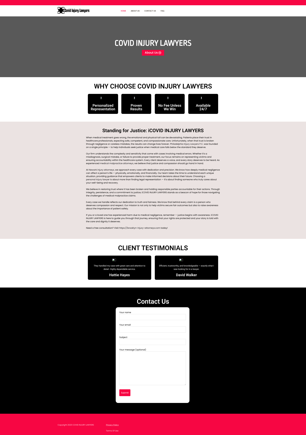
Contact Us (150, 11)
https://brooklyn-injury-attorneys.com (139, 228)
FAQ (162, 11)
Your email (125, 324)
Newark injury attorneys (101, 169)
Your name (125, 312)
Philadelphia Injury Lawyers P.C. (186, 144)
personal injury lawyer (98, 179)
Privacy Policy (112, 425)
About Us (135, 11)
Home (123, 11)
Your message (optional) (132, 349)
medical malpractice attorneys (116, 163)
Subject (123, 337)
